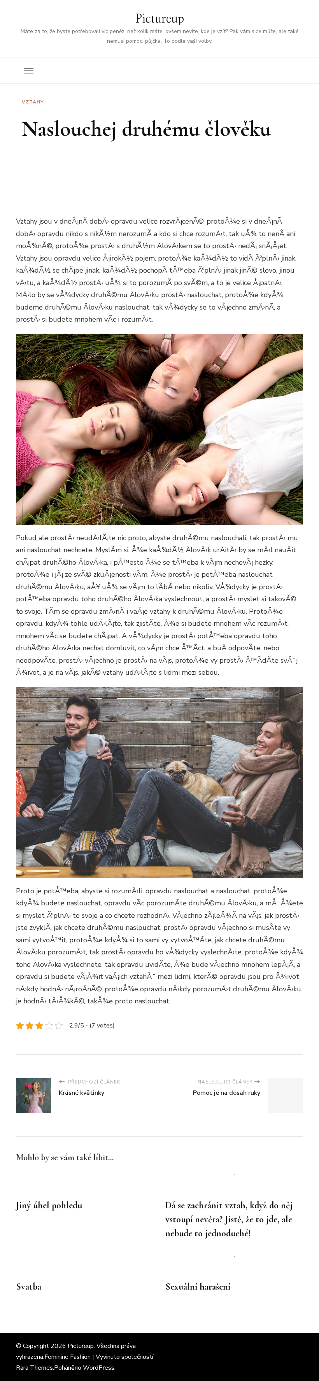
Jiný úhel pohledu (49, 1205)
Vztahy (33, 102)
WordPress (98, 1367)
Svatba (28, 1286)
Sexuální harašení (197, 1286)
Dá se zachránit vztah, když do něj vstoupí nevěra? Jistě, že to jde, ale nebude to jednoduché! (229, 1219)
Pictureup (159, 19)
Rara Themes (34, 1367)
